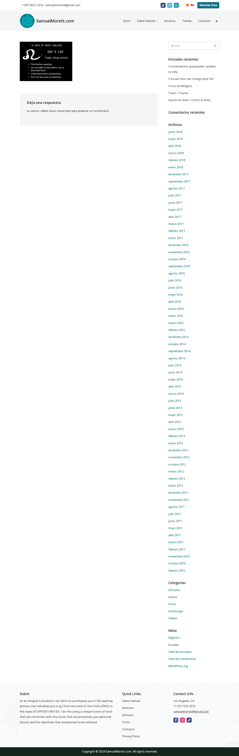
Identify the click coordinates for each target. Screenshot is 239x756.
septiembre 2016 (179, 266)
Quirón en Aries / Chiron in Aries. (189, 100)
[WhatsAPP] (176, 5)
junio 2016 (175, 287)
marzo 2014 (176, 394)
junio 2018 (175, 132)
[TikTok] (163, 5)
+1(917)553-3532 (32, 5)
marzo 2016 (176, 309)
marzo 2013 (176, 429)
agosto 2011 (176, 507)
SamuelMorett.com (118, 751)
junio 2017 (175, 203)
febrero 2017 (176, 231)
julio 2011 (174, 514)
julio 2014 (174, 365)
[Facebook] (175, 720)
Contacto (204, 21)
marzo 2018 (176, 153)
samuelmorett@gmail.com (62, 5)
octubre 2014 (177, 344)
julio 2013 (174, 401)
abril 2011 (174, 535)
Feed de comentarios (182, 659)
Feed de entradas (179, 652)
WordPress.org (178, 666)
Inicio (126, 21)
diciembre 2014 (178, 337)
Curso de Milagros (180, 86)
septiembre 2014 (179, 351)
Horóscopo (175, 611)
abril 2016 (174, 301)
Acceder (173, 645)
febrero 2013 (176, 436)
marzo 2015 (176, 323)
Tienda (186, 21)
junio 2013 (175, 408)
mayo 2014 (175, 379)
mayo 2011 (175, 528)
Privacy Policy (131, 736)
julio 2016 (174, 280)
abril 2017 (174, 217)
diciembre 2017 (178, 174)
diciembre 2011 (178, 493)
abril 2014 (174, 386)
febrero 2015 (176, 330)
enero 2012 (175, 486)
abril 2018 (174, 146)
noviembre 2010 (178, 556)
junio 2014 (175, 372)
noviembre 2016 (178, 252)
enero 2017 (175, 238)
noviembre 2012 (178, 457)
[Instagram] (169, 5)
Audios (172, 597)
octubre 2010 (177, 563)
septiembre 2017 (179, 181)
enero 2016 (175, 316)
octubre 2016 (177, 259)
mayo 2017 (175, 210)
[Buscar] (215, 46)
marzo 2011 (176, 542)
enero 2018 (175, 167)
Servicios (169, 21)
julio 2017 (174, 195)
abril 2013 (174, 422)
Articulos (174, 590)
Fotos (172, 604)
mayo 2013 (175, 415)
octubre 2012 (177, 464)
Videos (172, 618)
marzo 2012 (176, 471)
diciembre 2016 (178, 245)
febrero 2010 (176, 570)
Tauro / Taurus (178, 93)
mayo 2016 (175, 294)
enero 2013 (175, 443)
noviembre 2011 (178, 500)
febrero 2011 (176, 549)
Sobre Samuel (131, 701)
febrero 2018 (176, 160)
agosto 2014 (176, 358)
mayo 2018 (175, 139)
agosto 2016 (176, 273)
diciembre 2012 (178, 450)
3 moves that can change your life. (191, 79)
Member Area (208, 5)
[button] (156, 21)
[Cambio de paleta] (217, 20)
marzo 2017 (176, 224)
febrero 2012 (176, 479)
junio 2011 (175, 521)
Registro (174, 638)
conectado (64, 111)
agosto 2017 (176, 188)
